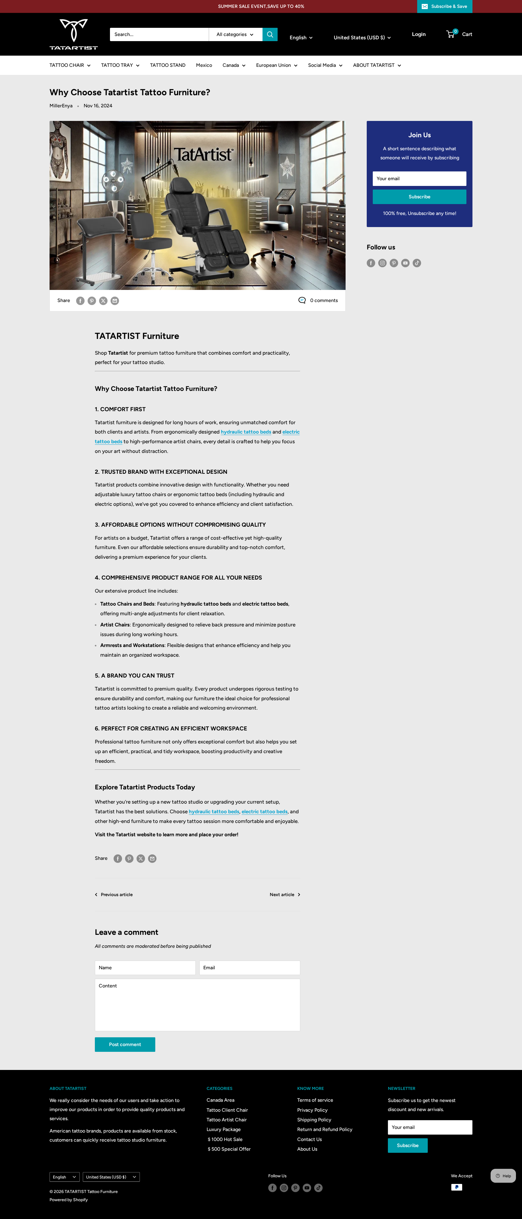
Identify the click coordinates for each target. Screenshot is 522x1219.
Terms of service (315, 1100)
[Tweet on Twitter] (103, 300)
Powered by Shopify (69, 1199)
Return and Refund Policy (325, 1129)
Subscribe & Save (449, 6)
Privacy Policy (312, 1110)
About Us (307, 1149)
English (59, 1177)
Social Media (322, 65)
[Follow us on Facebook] (371, 262)
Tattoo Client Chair (227, 1110)
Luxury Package (224, 1129)
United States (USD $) (106, 1177)
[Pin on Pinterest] (92, 300)
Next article (282, 894)
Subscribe (419, 197)
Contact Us (309, 1139)
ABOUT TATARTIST (374, 65)
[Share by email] (115, 300)
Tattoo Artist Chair (227, 1120)
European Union (273, 65)
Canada (231, 65)
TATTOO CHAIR (67, 65)
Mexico (204, 65)
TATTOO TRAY (117, 65)
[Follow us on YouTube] (405, 262)
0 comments (324, 300)
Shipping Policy (314, 1120)
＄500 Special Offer (229, 1149)
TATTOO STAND (167, 65)
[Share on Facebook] (80, 300)
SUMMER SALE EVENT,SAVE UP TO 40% (261, 6)
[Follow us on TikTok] (417, 262)
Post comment (125, 1044)
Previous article (117, 894)
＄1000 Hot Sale (225, 1139)
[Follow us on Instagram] (382, 262)
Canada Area (220, 1100)
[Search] (270, 34)
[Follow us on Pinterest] (394, 262)
